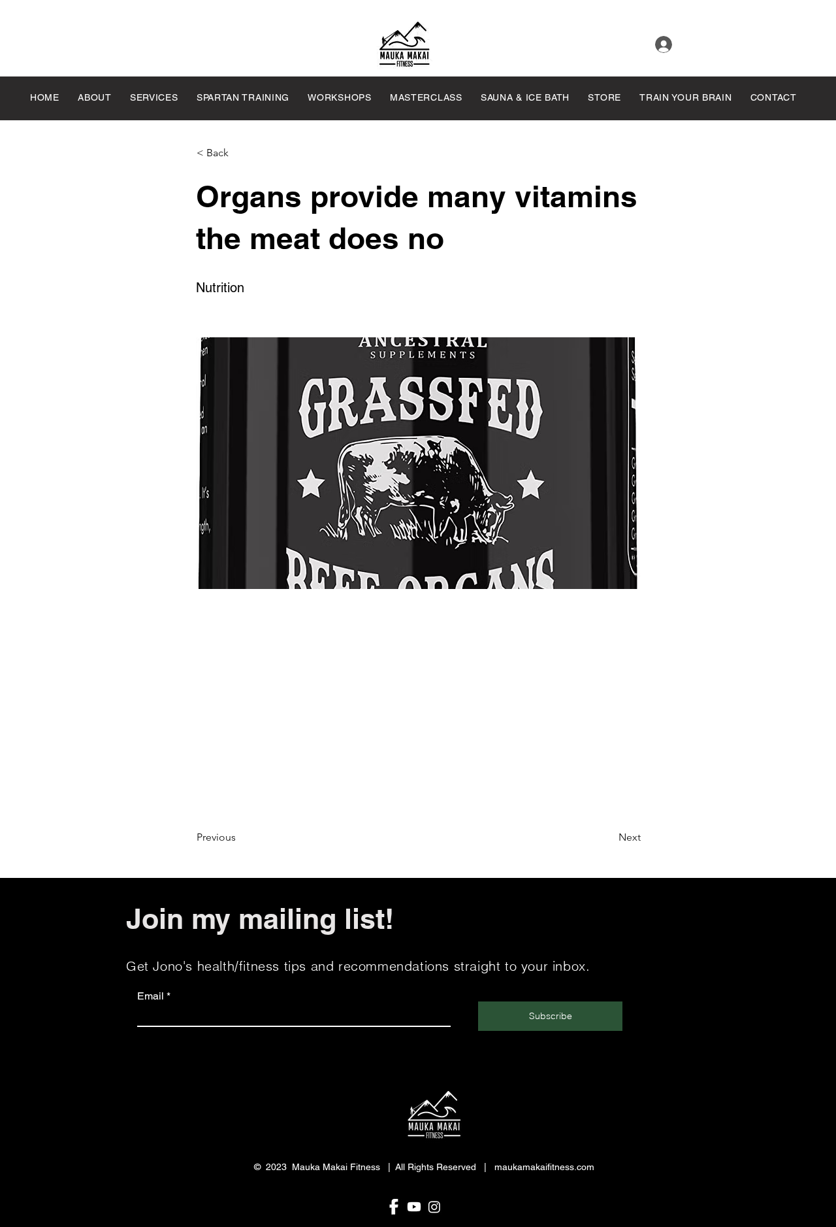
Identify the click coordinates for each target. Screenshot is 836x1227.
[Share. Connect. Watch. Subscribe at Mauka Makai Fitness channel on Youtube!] (414, 1207)
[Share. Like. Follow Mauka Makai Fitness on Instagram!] (434, 1207)
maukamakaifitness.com (544, 1167)
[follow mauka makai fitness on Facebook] (394, 1207)
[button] (430, 97)
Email (150, 996)
